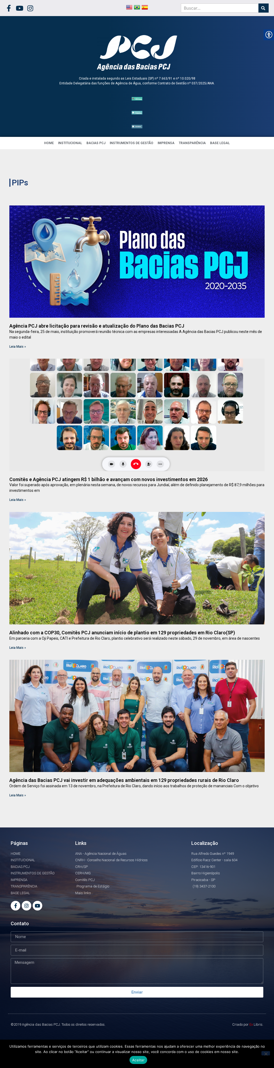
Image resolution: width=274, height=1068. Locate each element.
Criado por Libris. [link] (247, 1024)
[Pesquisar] (263, 8)
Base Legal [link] (220, 143)
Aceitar (138, 1060)
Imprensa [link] (166, 143)
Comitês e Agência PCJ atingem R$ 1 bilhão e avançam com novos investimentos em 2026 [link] (108, 479)
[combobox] (219, 8)
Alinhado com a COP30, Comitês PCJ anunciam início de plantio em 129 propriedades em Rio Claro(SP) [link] (122, 632)
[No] (265, 1053)
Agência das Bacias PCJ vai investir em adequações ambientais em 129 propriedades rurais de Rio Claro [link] (124, 780)
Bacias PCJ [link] (95, 143)
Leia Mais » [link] (17, 346)
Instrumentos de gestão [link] (131, 143)
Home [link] (49, 143)
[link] (8, 8)
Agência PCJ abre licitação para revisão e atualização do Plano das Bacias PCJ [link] (96, 326)
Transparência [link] (192, 143)
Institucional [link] (70, 143)
